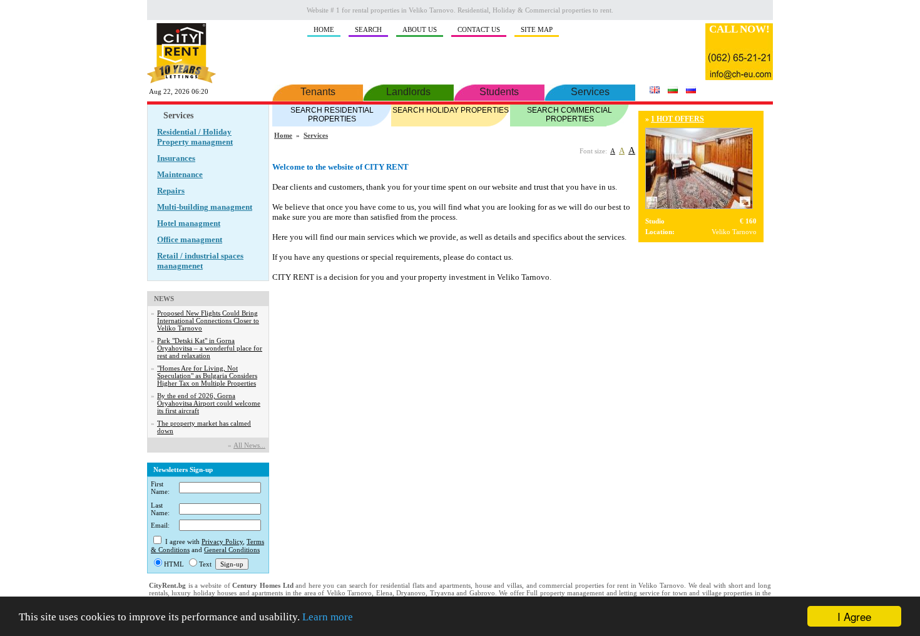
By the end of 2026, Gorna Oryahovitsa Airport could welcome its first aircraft (208, 403)
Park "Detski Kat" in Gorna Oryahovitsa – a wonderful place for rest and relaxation (209, 348)
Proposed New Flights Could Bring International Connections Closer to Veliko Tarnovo (208, 320)
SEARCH (368, 29)
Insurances (176, 158)
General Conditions (232, 549)
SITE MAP (537, 29)
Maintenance (180, 174)
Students (499, 91)
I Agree (854, 616)
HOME (324, 29)
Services (590, 91)
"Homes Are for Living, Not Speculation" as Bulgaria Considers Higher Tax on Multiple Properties (207, 375)
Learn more (327, 617)
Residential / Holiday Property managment (195, 136)
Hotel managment (188, 223)
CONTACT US (478, 29)
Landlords (408, 91)
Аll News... (249, 445)
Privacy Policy (222, 541)
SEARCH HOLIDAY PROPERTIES (450, 110)
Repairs (171, 190)
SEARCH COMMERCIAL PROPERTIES (569, 114)
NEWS (164, 298)
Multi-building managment (204, 207)
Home (283, 135)
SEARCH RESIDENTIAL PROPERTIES (332, 114)
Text (205, 564)
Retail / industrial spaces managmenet (200, 260)
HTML (174, 564)
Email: (160, 525)
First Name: (160, 487)
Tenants (317, 91)
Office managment (189, 239)
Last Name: (160, 508)
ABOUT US (419, 29)
